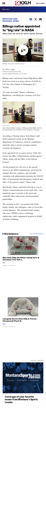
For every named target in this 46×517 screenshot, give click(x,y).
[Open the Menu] (4, 3)
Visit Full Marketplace (36, 234)
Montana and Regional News (11, 20)
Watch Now (40, 3)
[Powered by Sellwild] (40, 360)
